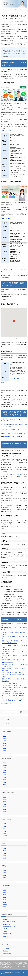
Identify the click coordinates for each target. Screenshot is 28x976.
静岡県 (4, 799)
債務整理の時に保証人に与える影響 (11, 672)
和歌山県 (5, 836)
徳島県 (4, 877)
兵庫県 (4, 826)
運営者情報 (5, 951)
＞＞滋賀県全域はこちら (6, 299)
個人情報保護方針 (7, 953)
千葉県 (4, 767)
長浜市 (16, 424)
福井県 (4, 811)
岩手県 (4, 740)
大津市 (8, 424)
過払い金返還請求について (9, 921)
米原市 (3, 426)
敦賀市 (12, 424)
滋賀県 (4, 833)
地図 (11, 364)
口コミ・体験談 (6, 936)
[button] (14, 321)
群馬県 (4, 777)
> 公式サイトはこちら (6, 130)
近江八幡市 (3, 424)
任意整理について (7, 924)
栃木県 (4, 775)
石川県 (4, 809)
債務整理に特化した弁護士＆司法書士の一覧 (12, 50)
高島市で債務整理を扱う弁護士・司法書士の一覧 (13, 51)
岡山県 (4, 850)
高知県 (4, 875)
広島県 (4, 848)
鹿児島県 (5, 904)
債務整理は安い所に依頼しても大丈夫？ (12, 700)
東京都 (4, 762)
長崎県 (4, 897)
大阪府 (4, 823)
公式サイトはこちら (14, 378)
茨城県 (4, 772)
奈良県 (4, 831)
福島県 (4, 750)
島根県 (4, 855)
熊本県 (4, 894)
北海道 (4, 736)
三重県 (4, 804)
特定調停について (7, 931)
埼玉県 (4, 770)
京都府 (4, 828)
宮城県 (4, 745)
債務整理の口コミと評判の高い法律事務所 (13, 693)
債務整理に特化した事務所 (16, 474)
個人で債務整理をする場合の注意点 (11, 691)
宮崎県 (4, 902)
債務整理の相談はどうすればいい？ (11, 683)
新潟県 (4, 779)
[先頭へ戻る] (4, 382)
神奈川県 (5, 765)
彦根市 (25, 424)
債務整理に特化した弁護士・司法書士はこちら (14, 399)
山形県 (4, 748)
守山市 (7, 426)
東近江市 (21, 424)
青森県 (4, 738)
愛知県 (4, 797)
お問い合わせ (6, 948)
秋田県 (4, 743)
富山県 (4, 806)
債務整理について (7, 919)
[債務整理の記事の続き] (6, 703)
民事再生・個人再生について (9, 926)
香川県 (4, 870)
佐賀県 (4, 892)
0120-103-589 (13, 147)
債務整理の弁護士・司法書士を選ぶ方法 (11, 56)
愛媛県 (4, 872)
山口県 (4, 858)
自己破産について (7, 929)
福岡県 (4, 890)
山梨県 (4, 782)
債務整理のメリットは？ (8, 649)
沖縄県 (4, 906)
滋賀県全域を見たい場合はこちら (10, 429)
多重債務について (7, 933)
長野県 (4, 784)
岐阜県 (4, 801)
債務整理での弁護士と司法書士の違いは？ (13, 685)
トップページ (6, 723)
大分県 (4, 899)
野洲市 (10, 426)
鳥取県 (4, 853)
